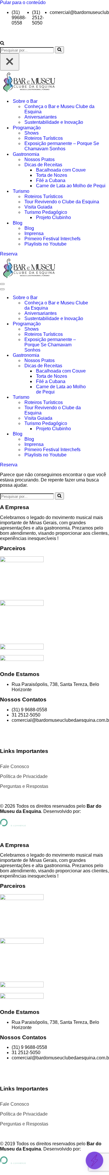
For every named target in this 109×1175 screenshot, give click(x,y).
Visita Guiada (38, 206)
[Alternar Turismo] (101, 397)
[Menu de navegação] (2, 284)
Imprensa (34, 233)
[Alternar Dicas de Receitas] (101, 366)
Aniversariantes (40, 116)
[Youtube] (38, 735)
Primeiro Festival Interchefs (52, 238)
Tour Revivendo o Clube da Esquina (61, 201)
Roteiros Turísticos (43, 138)
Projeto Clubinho (53, 217)
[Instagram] (23, 735)
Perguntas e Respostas (24, 786)
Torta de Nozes (51, 175)
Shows (31, 132)
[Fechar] (9, 61)
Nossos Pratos (39, 159)
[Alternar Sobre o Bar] (101, 297)
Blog (29, 228)
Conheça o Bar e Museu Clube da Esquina (59, 109)
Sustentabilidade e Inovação (53, 122)
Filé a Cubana (50, 180)
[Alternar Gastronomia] (101, 355)
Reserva (8, 253)
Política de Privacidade (24, 776)
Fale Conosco (14, 766)
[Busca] (2, 43)
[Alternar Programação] (101, 324)
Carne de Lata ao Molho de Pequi (71, 185)
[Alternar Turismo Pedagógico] (101, 423)
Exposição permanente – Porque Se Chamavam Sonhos (61, 146)
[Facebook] (7, 735)
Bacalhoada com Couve (61, 169)
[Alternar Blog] (101, 434)
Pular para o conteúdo (23, 2)
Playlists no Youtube (45, 243)
